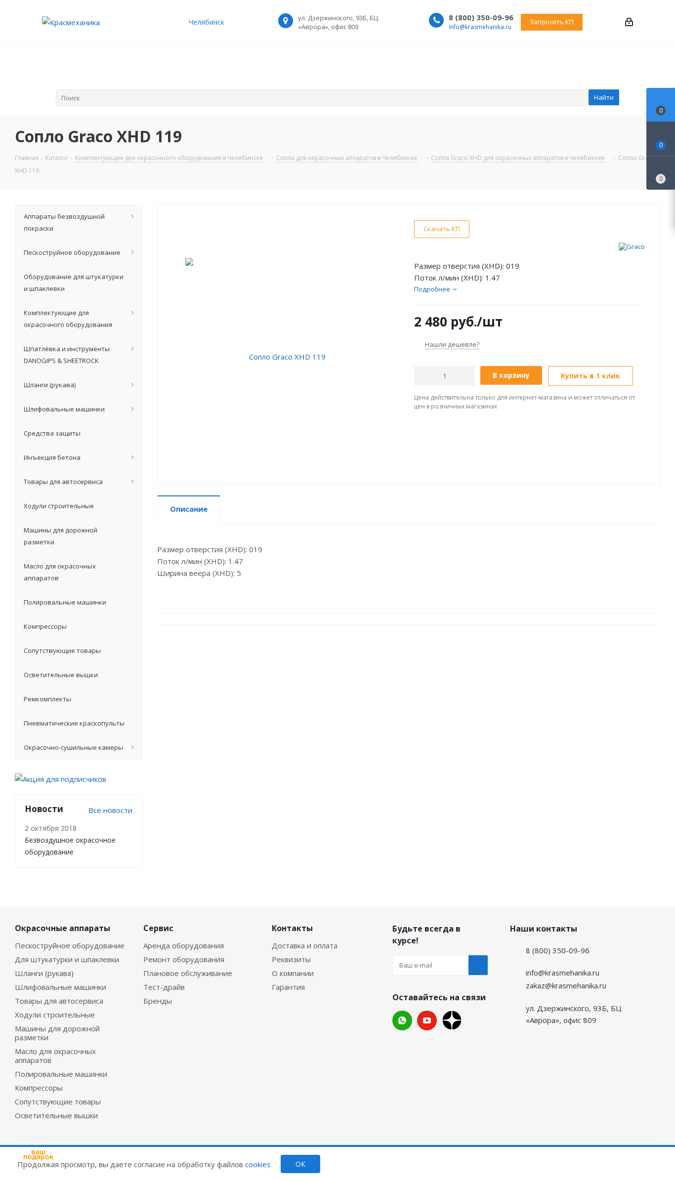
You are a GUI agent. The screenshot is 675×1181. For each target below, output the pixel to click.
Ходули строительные (55, 1014)
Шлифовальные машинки (60, 987)
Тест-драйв (164, 987)
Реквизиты (291, 959)
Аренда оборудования (183, 945)
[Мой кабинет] (629, 22)
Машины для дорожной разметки (57, 1032)
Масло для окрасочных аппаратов (55, 1055)
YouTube (427, 1020)
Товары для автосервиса (59, 1001)
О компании (293, 973)
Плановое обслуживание (187, 973)
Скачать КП (441, 228)
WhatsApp (402, 1020)
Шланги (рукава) (44, 973)
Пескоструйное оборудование (70, 945)
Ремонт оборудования (183, 959)
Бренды (157, 1001)
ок (300, 1164)
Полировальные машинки (61, 1074)
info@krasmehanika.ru (480, 27)
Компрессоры (39, 1088)
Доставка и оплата (305, 945)
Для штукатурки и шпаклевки (67, 959)
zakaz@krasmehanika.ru (566, 985)
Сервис (158, 928)
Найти (604, 97)
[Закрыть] (64, 1114)
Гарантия (288, 987)
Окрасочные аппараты (62, 928)
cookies (258, 1164)
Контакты (292, 928)
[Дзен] (452, 1020)
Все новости (110, 810)
